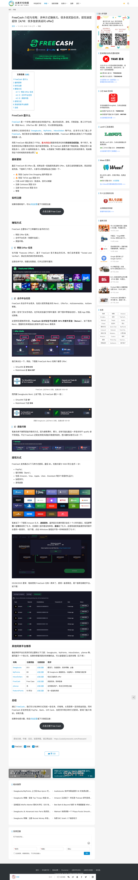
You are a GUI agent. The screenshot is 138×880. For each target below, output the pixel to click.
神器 (45, 3)
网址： (70, 849)
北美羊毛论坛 (76, 870)
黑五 (123, 323)
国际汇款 (103, 333)
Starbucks (113, 343)
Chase (103, 323)
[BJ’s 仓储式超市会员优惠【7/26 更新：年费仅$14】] (104, 279)
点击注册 (40, 667)
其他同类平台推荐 (20, 104)
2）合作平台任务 (24, 95)
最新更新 (17, 82)
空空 (13, 26)
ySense (16, 686)
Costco (113, 336)
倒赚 (28, 746)
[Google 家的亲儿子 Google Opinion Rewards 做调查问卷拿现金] (104, 259)
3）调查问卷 (22, 98)
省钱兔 (98, 870)
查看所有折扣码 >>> (107, 211)
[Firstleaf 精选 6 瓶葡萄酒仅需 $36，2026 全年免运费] (104, 289)
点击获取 (116, 181)
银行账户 (123, 343)
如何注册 (17, 86)
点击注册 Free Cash (51, 211)
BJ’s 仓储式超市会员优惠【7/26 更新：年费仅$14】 (119, 279)
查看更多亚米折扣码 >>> (108, 82)
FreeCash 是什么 (20, 79)
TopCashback (124, 317)
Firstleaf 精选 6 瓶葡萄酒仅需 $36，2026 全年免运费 (119, 289)
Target (113, 320)
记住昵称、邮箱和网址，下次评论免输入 (28, 853)
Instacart (103, 330)
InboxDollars (59, 131)
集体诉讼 (103, 327)
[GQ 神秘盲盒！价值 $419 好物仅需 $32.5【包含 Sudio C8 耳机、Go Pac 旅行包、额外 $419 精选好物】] (104, 269)
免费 (36, 746)
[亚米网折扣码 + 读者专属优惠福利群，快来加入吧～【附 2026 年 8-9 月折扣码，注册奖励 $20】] (104, 248)
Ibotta (123, 320)
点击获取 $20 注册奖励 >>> (109, 80)
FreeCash (16, 122)
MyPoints (47, 131)
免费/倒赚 (55, 3)
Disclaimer (65, 870)
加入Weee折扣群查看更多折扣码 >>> (112, 184)
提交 (87, 853)
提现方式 (17, 101)
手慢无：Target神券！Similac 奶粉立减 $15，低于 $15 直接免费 (119, 238)
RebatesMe (113, 333)
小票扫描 (123, 333)
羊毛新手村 (37, 3)
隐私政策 (55, 870)
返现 (113, 317)
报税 (103, 340)
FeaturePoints (18, 691)
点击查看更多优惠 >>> (107, 118)
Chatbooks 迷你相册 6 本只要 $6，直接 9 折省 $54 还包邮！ (119, 300)
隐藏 (27, 75)
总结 (15, 107)
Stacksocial (123, 340)
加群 (71, 3)
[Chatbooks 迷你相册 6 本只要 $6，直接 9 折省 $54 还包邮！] (104, 300)
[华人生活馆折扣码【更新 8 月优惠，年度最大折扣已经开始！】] (104, 228)
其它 (77, 3)
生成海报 (62, 877)
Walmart (103, 320)
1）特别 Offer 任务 (24, 92)
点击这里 (34, 204)
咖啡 (123, 336)
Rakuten (113, 330)
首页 (10, 9)
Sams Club (113, 327)
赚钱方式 (17, 89)
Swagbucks (36, 131)
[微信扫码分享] (69, 877)
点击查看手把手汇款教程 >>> (110, 151)
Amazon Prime (104, 336)
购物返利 (103, 343)
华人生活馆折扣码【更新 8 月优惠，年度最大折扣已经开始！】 (119, 228)
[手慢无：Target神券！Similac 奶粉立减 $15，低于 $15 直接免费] (104, 238)
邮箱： (43, 849)
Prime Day (113, 340)
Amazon (123, 314)
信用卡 (63, 3)
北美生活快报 (88, 870)
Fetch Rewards (124, 330)
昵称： (17, 849)
